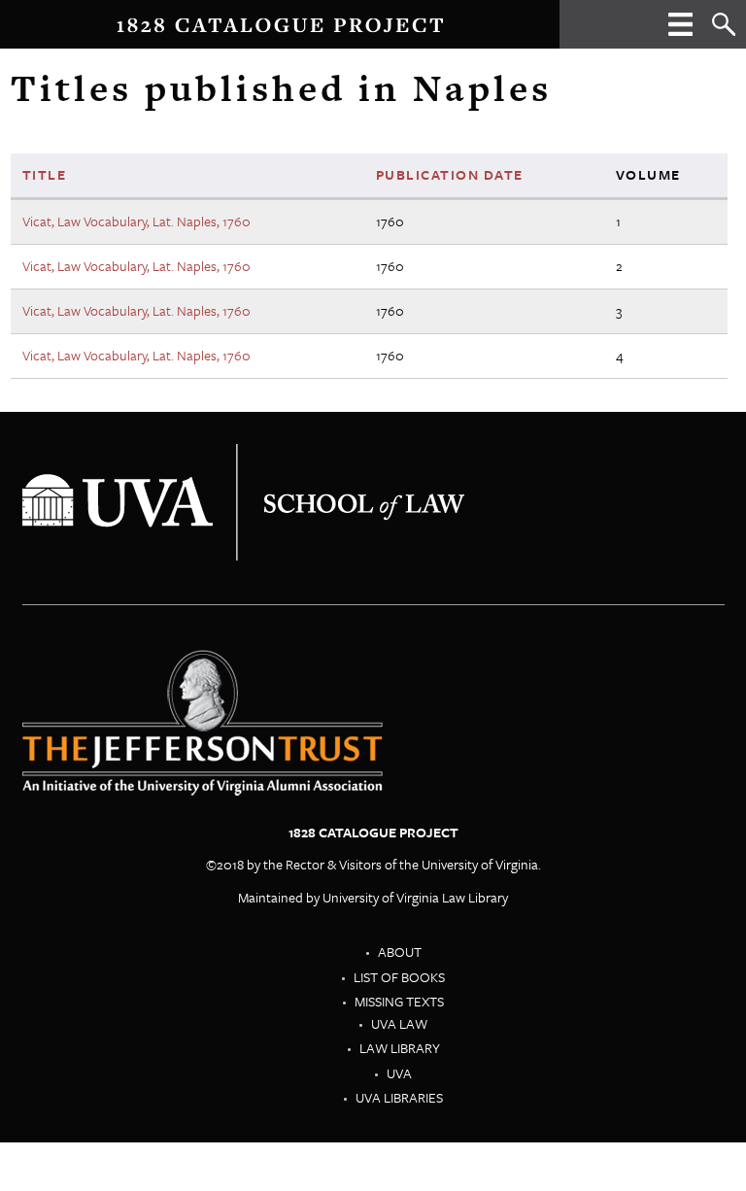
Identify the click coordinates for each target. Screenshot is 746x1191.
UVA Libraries (399, 1097)
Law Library (399, 1048)
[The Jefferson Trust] (243, 501)
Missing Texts (399, 1001)
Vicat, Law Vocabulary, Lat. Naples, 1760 (136, 221)
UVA (399, 1073)
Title (44, 174)
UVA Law (399, 1023)
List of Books (399, 977)
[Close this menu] (680, 31)
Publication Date (450, 174)
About (400, 951)
